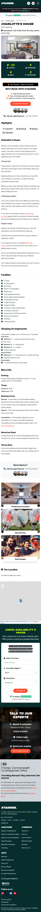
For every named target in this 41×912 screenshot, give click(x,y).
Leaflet (3, 621)
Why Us (24, 834)
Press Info (4, 863)
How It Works (26, 838)
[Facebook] (10, 893)
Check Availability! (20, 103)
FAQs (28, 740)
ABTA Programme (7, 860)
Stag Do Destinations (8, 831)
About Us (25, 831)
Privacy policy (6, 899)
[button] (33, 3)
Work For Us (26, 848)
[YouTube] (14, 893)
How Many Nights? (14, 668)
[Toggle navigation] (38, 3)
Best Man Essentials (8, 844)
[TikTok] (6, 893)
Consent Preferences (8, 873)
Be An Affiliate (6, 867)
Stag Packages (6, 841)
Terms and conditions (8, 905)
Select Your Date (13, 658)
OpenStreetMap (17, 621)
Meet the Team (27, 841)
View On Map (5, 33)
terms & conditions (7, 426)
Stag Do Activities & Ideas (10, 834)
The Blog (4, 848)
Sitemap (4, 856)
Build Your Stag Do (20, 751)
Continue (20, 690)
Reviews (25, 844)
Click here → (26, 10)
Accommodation (10, 20)
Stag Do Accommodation (10, 838)
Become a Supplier (7, 870)
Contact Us (4, 823)
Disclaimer (5, 902)
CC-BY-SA (30, 621)
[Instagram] (2, 893)
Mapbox (2, 623)
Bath (2, 20)
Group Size (10, 678)
